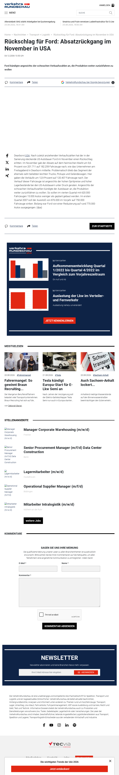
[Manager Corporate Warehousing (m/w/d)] (11, 433)
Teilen (35, 82)
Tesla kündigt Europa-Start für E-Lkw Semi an (58, 384)
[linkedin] (66, 725)
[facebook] (44, 725)
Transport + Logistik (39, 34)
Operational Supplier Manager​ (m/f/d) (53, 486)
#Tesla (58, 375)
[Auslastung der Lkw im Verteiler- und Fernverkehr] (29, 299)
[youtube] (51, 725)
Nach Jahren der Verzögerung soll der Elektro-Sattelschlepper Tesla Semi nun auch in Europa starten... (58, 397)
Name (64, 563)
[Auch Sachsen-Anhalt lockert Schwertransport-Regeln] (97, 361)
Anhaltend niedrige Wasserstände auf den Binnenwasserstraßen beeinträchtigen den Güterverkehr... (96, 397)
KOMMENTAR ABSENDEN (60, 626)
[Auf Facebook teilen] (7, 155)
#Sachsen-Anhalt (101, 375)
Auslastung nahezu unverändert (67, 305)
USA (27, 155)
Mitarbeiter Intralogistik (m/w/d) (49, 504)
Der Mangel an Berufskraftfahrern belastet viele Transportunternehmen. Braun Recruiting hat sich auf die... (21, 397)
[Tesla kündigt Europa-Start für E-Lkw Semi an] (59, 361)
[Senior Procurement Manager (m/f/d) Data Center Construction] (11, 455)
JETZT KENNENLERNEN (59, 320)
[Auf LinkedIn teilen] (7, 169)
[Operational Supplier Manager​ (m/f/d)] (11, 490)
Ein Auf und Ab (59, 279)
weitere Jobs (33, 520)
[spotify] (74, 725)
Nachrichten (20, 34)
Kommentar (24, 575)
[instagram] (59, 725)
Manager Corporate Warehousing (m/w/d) (56, 430)
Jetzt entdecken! (59, 768)
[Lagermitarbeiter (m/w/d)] (11, 474)
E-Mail (22, 563)
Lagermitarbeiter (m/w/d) (44, 472)
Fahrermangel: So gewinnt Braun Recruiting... (18, 384)
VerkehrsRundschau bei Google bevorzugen (88, 82)
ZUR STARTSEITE (102, 226)
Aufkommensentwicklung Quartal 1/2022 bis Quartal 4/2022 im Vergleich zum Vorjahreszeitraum (79, 270)
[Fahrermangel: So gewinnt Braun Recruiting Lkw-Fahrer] (21, 361)
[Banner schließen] (109, 761)
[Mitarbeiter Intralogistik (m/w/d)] (11, 507)
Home (7, 34)
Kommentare (16, 82)
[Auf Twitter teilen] (7, 162)
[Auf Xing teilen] (7, 175)
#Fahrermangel (24, 375)
